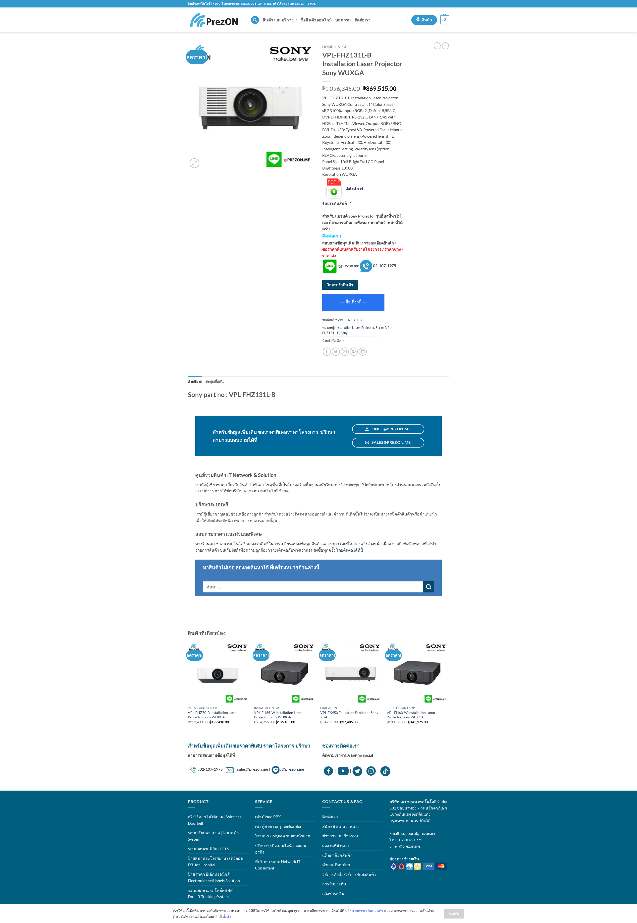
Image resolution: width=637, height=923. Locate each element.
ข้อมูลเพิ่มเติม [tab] (215, 381)
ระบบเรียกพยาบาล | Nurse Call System (214, 835)
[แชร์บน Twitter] (336, 351)
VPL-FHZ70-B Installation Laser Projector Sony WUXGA (212, 714)
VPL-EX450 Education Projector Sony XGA (349, 714)
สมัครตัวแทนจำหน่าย (341, 826)
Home (327, 47)
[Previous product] (445, 45)
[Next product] (437, 45)
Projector (367, 328)
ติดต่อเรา (363, 19)
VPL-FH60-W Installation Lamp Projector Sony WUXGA (411, 714)
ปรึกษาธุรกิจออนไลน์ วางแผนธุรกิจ (280, 848)
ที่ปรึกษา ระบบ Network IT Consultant (277, 864)
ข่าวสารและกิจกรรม (340, 835)
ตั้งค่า (227, 916)
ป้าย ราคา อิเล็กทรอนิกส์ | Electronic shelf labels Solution (214, 877)
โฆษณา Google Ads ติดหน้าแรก (282, 835)
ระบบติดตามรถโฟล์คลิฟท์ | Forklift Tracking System (211, 893)
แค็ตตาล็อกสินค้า (337, 855)
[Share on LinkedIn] (363, 351)
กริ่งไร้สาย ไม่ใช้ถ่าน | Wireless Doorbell (214, 819)
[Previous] (188, 687)
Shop (342, 47)
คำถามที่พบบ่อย (336, 864)
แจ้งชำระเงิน (333, 893)
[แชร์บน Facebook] (327, 351)
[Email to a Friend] (345, 351)
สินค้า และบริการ (278, 19)
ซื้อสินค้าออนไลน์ (316, 19)
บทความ (343, 19)
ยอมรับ (454, 913)
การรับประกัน (334, 883)
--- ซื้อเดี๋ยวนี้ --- (353, 302)
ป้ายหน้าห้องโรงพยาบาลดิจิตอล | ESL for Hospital (216, 861)
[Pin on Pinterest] (354, 351)
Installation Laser (347, 328)
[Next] (447, 687)
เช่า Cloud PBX (268, 816)
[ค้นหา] (255, 20)
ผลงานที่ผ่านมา (335, 845)
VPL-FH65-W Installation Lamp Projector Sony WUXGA (278, 714)
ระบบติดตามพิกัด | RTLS (208, 848)
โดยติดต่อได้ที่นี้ (349, 550)
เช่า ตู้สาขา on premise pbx (278, 826)
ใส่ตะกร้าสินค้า (340, 285)
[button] (444, 20)
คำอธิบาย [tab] (195, 381)
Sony (344, 333)
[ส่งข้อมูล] (428, 586)
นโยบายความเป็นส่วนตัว (364, 911)
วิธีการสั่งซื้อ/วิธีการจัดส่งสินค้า (349, 874)
